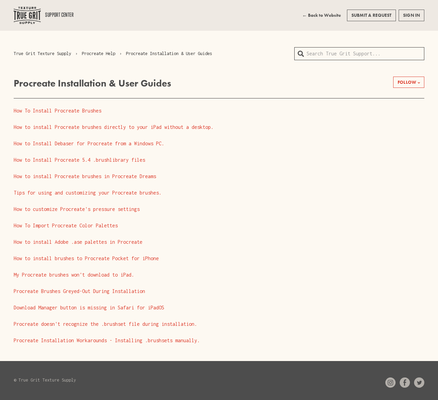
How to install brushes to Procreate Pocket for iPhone (86, 258)
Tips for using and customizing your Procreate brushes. (88, 193)
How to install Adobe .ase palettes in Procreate (78, 242)
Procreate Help (98, 53)
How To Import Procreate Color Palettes (66, 225)
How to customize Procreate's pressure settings (77, 209)
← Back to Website (321, 15)
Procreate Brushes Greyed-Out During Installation (79, 291)
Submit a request (371, 15)
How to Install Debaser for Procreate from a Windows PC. (89, 143)
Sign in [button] (411, 15)
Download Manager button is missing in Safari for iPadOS (89, 307)
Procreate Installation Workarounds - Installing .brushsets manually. (107, 340)
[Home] (27, 15)
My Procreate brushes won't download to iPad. (74, 275)
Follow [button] (407, 82)
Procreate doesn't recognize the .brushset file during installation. (105, 324)
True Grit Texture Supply (42, 53)
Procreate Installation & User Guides (169, 53)
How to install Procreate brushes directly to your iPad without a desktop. (114, 127)
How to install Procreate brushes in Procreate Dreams (85, 176)
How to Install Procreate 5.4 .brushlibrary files (79, 160)
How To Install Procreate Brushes (57, 111)
